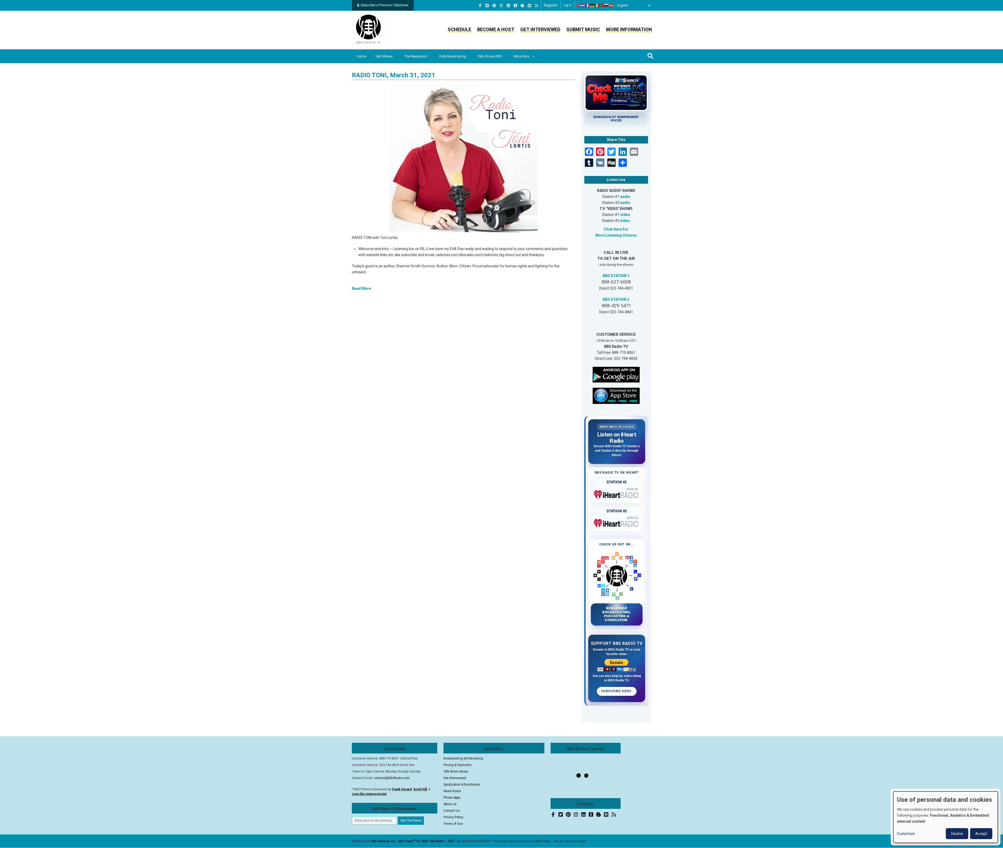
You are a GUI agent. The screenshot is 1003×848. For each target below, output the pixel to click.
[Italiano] (597, 5)
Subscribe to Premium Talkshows (385, 5)
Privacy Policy (453, 817)
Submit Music (583, 29)
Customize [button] (906, 834)
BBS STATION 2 (616, 299)
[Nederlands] (583, 5)
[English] (578, 5)
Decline (957, 834)
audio (625, 197)
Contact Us (452, 810)
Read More (361, 288)
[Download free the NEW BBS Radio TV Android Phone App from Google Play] (616, 374)
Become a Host (495, 29)
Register (551, 5)
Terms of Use (453, 824)
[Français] (587, 5)
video (625, 215)
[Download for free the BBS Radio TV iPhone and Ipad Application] (616, 395)
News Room (452, 791)
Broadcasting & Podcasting (463, 758)
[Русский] (606, 5)
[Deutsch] (592, 5)
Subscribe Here (616, 691)
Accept (981, 834)
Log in (567, 5)
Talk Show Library (456, 771)
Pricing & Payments (457, 765)
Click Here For (616, 229)
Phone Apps (452, 797)
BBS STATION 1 (616, 276)
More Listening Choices (616, 235)
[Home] (368, 30)
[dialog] (945, 817)
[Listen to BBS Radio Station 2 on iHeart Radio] (616, 522)
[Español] (611, 5)
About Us (450, 804)
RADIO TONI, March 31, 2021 (393, 75)
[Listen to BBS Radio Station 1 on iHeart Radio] (616, 493)
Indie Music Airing (452, 56)
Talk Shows (384, 56)
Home (361, 56)
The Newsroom (415, 56)
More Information (629, 29)
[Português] (601, 5)
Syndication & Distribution (462, 784)
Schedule (459, 29)
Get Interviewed (540, 29)
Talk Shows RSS (490, 56)
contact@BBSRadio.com (392, 778)
